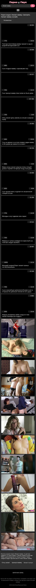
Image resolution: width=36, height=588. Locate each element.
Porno (24, 585)
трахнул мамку (17, 562)
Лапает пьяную (28, 562)
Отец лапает (6, 562)
